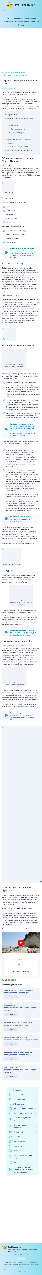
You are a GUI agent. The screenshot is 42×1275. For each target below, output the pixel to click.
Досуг (25, 1162)
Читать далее (10, 997)
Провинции (15, 125)
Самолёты (25, 1146)
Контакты (15, 1264)
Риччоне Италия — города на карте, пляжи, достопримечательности (19, 991)
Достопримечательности (18, 73)
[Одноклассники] (9, 980)
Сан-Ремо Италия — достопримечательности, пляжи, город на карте (20, 1069)
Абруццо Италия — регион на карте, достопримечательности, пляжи (14, 366)
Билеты (21, 25)
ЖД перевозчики (22, 21)
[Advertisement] (21, 50)
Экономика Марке (17, 133)
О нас (32, 1264)
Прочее (25, 1150)
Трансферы (8, 21)
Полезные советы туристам (25, 1126)
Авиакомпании (30, 18)
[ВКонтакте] (6, 980)
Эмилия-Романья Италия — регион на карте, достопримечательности (14, 684)
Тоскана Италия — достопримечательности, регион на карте (21, 602)
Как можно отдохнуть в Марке (17, 147)
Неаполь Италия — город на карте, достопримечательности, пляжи (18, 1023)
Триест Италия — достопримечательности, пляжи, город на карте (20, 1007)
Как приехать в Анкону (19, 129)
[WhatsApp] (14, 980)
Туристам (35, 21)
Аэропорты (25, 1094)
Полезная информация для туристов (19, 151)
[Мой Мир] (12, 980)
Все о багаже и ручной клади (25, 1156)
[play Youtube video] (21, 942)
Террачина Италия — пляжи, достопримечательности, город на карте (21, 1038)
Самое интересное (14, 18)
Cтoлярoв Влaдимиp (21, 971)
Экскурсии (10, 143)
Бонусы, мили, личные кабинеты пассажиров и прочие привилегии (25, 1169)
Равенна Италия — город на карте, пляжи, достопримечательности (18, 1053)
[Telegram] (3, 980)
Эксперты (21, 1266)
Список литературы (24, 1264)
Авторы (37, 1264)
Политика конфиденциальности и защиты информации (21, 1262)
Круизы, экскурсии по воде (25, 1119)
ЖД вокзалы (25, 1104)
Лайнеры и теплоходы (25, 1113)
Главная (6, 73)
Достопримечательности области (19, 139)
